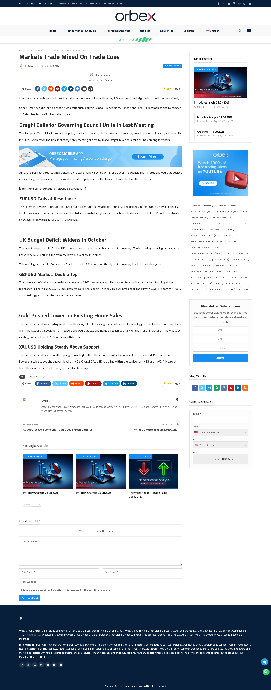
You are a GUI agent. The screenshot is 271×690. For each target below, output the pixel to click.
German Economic (200, 247)
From (195, 426)
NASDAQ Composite (201, 265)
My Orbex (77, 3)
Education (167, 30)
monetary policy (241, 259)
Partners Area (92, 3)
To (194, 439)
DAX (244, 223)
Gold (30, 376)
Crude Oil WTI (231, 223)
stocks (244, 277)
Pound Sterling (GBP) (201, 277)
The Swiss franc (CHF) (201, 283)
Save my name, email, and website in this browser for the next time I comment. (67, 590)
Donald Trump (198, 229)
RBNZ (225, 277)
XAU (246, 289)
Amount (197, 414)
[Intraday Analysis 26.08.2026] (48, 471)
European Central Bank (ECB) (205, 235)
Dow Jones (214, 229)
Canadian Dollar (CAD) (222, 217)
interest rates (243, 253)
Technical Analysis (118, 30)
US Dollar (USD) (232, 289)
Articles (145, 30)
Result (196, 452)
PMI (236, 271)
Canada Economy (199, 217)
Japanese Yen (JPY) (219, 259)
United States (214, 289)
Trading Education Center (228, 283)
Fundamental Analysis (81, 30)
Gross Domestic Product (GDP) (206, 253)
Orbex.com (64, 3)
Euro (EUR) (228, 229)
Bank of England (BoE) (227, 211)
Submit (221, 358)
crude (217, 223)
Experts (188, 30)
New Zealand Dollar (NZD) (226, 265)
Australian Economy (226, 205)
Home (53, 30)
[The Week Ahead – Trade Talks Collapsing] (153, 471)
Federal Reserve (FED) (202, 241)
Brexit (245, 211)
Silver (234, 277)
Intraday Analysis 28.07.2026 (211, 102)
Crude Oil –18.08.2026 (210, 132)
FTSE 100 (231, 241)
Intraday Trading (43, 376)
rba (217, 277)
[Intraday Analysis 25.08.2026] (101, 471)
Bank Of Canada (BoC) (202, 211)
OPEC (227, 271)
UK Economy (197, 289)
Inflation (229, 253)
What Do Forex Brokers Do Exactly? (156, 429)
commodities (197, 223)
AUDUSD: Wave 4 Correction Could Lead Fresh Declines (58, 429)
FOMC (220, 241)
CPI (209, 223)
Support (121, 3)
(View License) (33, 634)
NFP (219, 271)
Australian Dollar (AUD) (202, 205)
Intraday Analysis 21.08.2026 (214, 117)
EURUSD (227, 235)
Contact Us (108, 3)
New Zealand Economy (202, 271)
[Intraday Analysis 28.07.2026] (220, 82)
